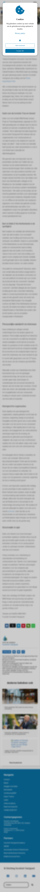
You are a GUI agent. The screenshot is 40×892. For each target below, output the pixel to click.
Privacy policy (20, 33)
